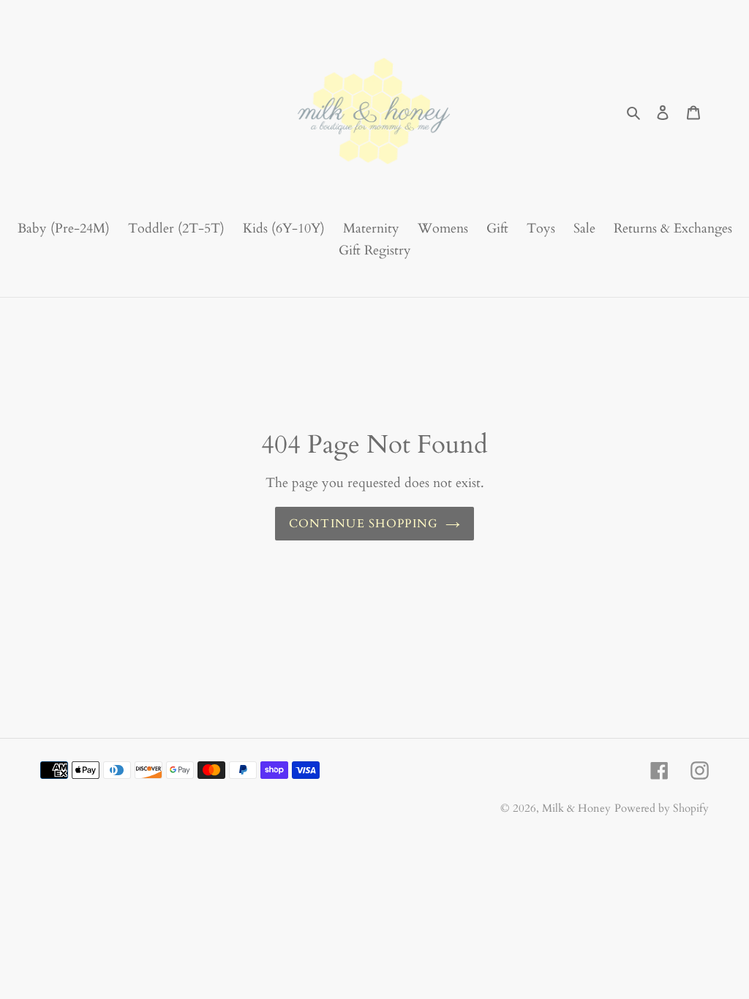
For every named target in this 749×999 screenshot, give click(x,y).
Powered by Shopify (661, 808)
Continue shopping (364, 524)
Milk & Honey (576, 808)
